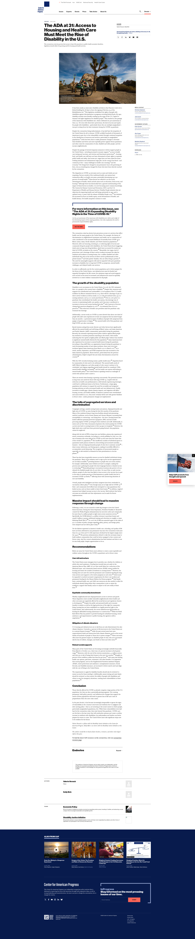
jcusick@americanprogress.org (141, 119)
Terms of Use (130, 915)
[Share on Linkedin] (125, 37)
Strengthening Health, (122, 33)
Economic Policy (70, 807)
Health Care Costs (99, 2)
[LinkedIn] (58, 900)
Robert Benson (75, 867)
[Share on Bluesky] (129, 37)
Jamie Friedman (129, 867)
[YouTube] (52, 900)
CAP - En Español (131, 919)
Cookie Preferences (131, 922)
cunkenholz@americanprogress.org (142, 113)
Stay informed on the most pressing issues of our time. (122, 892)
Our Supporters (130, 920)
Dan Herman (81, 867)
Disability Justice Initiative (74, 817)
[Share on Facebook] (122, 37)
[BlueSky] (61, 900)
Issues (61, 11)
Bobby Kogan (136, 867)
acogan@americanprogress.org (141, 137)
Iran (74, 2)
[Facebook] (48, 900)
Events (77, 11)
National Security (88, 2)
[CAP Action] (49, 917)
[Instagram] (55, 900)
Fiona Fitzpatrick (47, 867)
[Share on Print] (137, 37)
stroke (74, 321)
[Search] (140, 12)
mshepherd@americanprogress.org (142, 145)
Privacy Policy (130, 917)
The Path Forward (66, 2)
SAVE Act (79, 2)
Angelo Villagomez (56, 867)
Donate (146, 11)
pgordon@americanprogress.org (142, 129)
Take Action (93, 11)
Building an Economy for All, (143, 31)
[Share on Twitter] (118, 37)
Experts (69, 11)
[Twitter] (45, 900)
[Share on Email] (133, 37)
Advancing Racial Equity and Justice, (126, 31)
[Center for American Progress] (47, 7)
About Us (103, 11)
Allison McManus (143, 867)
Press (84, 11)
